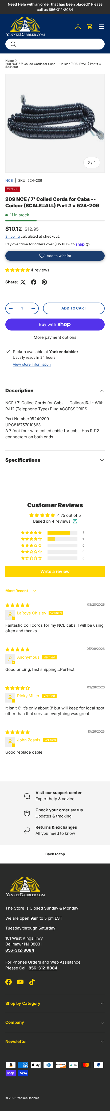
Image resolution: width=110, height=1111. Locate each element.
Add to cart (73, 308)
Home (9, 60)
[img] (17, 605)
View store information (32, 364)
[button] (90, 26)
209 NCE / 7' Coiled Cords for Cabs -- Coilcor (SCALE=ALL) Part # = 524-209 (53, 66)
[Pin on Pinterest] (44, 282)
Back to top (55, 854)
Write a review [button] (55, 571)
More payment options (55, 337)
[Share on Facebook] (33, 282)
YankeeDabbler (28, 1098)
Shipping (12, 236)
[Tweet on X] (23, 282)
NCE (9, 180)
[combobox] (55, 44)
